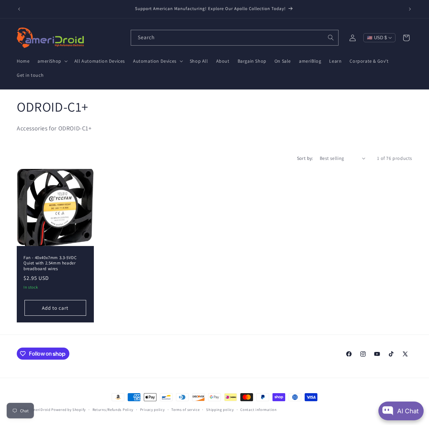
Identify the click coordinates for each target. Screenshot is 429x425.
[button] (52, 61)
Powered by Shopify (68, 409)
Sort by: (305, 158)
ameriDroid (40, 409)
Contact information (258, 409)
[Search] (330, 37)
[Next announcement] (410, 9)
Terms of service (185, 409)
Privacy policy (152, 409)
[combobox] (234, 37)
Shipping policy (220, 409)
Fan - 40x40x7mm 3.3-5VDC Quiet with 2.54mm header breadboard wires (49, 263)
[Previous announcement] (19, 9)
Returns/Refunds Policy (113, 409)
